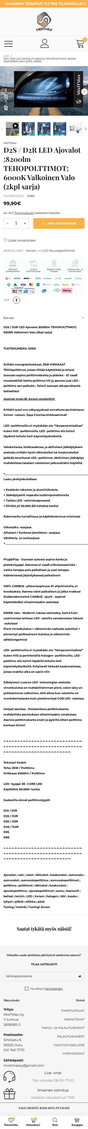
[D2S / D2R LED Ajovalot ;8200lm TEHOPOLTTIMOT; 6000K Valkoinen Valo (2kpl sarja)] (12, 129)
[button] (3, 91)
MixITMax (10, 143)
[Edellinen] (2, 129)
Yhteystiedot (73, 1053)
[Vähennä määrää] (7, 223)
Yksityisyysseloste (69, 1045)
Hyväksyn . (47, 988)
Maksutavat (74, 1019)
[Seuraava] (85, 129)
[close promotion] (84, 4)
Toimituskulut (24, 213)
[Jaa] (16, 300)
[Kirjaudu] (45, 43)
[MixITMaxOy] (44, 21)
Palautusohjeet (70, 1036)
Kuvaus (9, 318)
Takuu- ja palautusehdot (63, 1028)
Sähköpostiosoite (19, 976)
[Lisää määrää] (24, 223)
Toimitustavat (72, 1010)
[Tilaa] (79, 976)
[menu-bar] (8, 43)
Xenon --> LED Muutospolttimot (50, 250)
